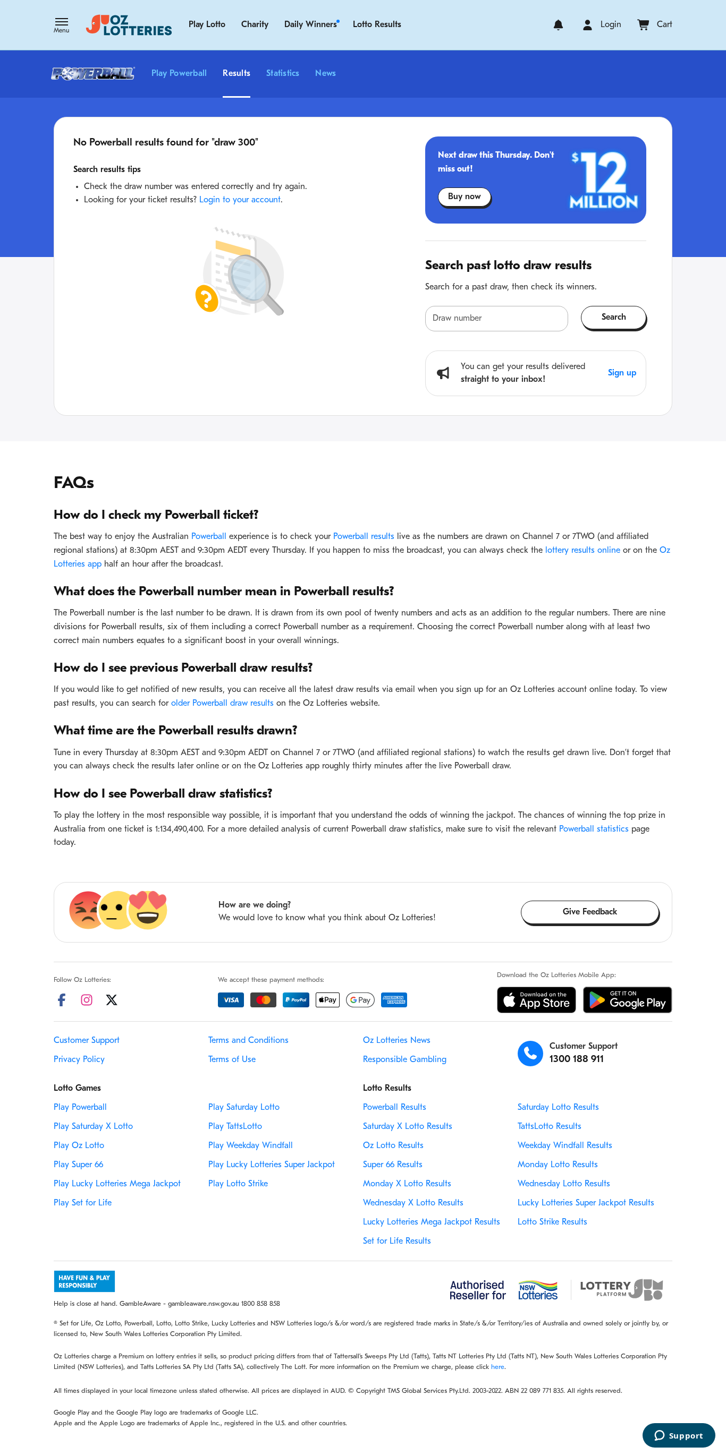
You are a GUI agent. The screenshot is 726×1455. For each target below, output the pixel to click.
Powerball (208, 537)
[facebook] (62, 1000)
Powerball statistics (594, 829)
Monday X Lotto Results (407, 1184)
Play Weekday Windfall (250, 1146)
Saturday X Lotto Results (407, 1127)
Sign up (622, 373)
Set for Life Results (397, 1241)
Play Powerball (179, 74)
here (497, 1367)
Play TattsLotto (235, 1127)
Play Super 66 (78, 1165)
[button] (61, 27)
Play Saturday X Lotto (93, 1127)
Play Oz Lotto (79, 1146)
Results (236, 74)
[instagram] (87, 1000)
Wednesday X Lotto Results (413, 1203)
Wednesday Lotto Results (564, 1184)
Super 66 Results (393, 1165)
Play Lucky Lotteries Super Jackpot (271, 1165)
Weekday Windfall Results (565, 1146)
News (325, 74)
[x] (112, 1000)
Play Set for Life (83, 1203)
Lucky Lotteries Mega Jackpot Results (431, 1222)
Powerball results (363, 537)
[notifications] (558, 25)
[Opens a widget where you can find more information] (678, 1436)
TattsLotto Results (549, 1127)
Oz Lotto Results (393, 1146)
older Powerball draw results (222, 703)
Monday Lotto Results (558, 1165)
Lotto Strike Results (552, 1222)
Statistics (282, 74)
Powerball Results (394, 1107)
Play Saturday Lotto (244, 1107)
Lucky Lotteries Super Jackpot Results (586, 1203)
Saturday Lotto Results (558, 1107)
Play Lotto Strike (238, 1184)
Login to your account (240, 200)
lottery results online (582, 550)
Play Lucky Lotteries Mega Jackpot (117, 1184)
